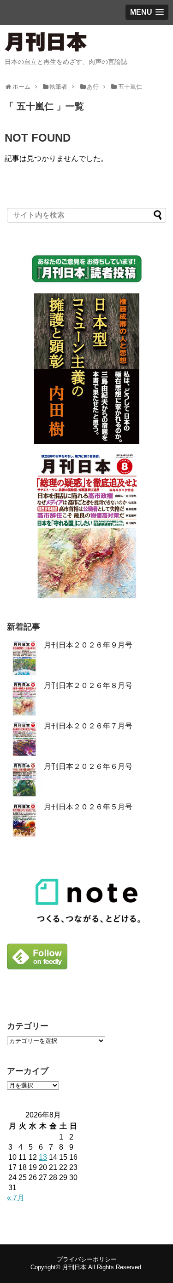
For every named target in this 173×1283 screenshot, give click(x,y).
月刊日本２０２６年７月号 (88, 726)
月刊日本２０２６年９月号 (88, 645)
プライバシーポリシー (87, 1259)
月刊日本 (74, 1267)
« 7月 (15, 1198)
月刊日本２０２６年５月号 (88, 807)
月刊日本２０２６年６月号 (88, 766)
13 (43, 1157)
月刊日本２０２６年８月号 (88, 685)
